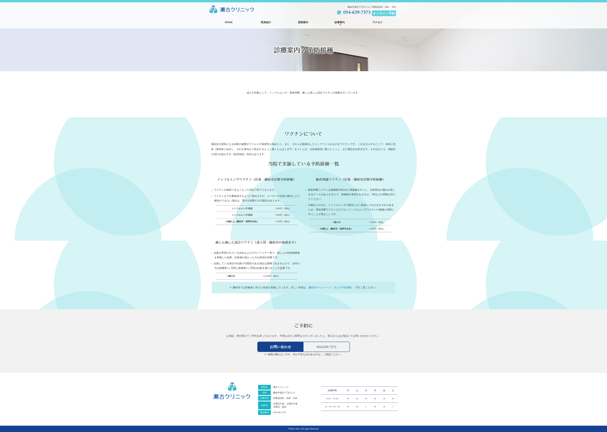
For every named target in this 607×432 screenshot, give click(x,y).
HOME (229, 22)
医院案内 (303, 22)
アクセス (377, 22)
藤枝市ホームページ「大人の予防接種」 (332, 287)
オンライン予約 (384, 13)
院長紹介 (266, 22)
